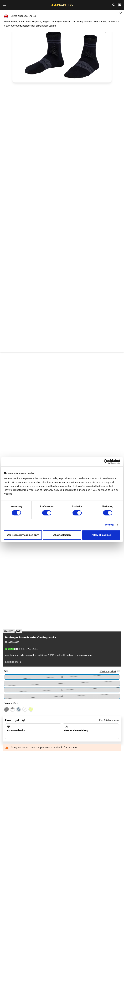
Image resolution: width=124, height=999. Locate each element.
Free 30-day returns (109, 720)
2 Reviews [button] (22, 649)
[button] (62, 55)
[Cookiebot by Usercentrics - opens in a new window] (106, 461)
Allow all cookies (101, 535)
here (53, 25)
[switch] (46, 513)
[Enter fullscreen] (106, 32)
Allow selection (62, 535)
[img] (11, 648)
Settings (109, 524)
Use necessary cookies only (23, 535)
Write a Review (33, 649)
